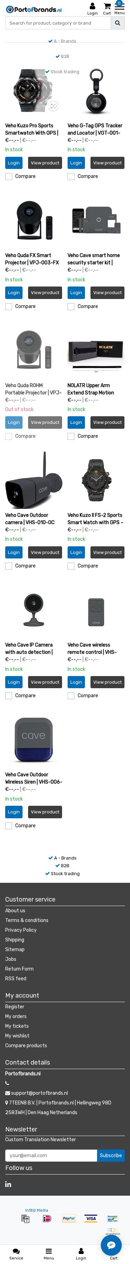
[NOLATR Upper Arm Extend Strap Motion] (96, 350)
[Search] (117, 23)
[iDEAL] (49, 1222)
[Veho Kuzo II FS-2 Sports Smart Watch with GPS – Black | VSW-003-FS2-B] (96, 480)
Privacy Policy (21, 930)
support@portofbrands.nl (39, 1093)
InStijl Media (36, 1210)
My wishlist (17, 1036)
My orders (16, 1016)
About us (15, 911)
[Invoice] (27, 1222)
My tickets (17, 1026)
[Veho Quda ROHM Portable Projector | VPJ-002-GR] (33, 350)
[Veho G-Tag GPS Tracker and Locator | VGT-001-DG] (96, 90)
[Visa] (93, 1222)
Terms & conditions (27, 920)
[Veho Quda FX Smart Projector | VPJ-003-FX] (33, 220)
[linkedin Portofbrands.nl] (8, 1184)
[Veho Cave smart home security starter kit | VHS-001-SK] (96, 220)
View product (45, 162)
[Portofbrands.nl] (33, 9)
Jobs (10, 959)
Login (14, 162)
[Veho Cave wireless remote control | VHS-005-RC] (96, 610)
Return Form (19, 969)
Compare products (26, 1046)
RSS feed (15, 979)
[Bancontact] (114, 1222)
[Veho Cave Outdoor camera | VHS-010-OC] (33, 480)
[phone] (7, 1083)
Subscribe (111, 1156)
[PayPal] (71, 1222)
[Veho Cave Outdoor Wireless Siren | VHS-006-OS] (33, 739)
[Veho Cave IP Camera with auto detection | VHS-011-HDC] (33, 610)
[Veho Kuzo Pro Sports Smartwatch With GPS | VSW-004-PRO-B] (33, 90)
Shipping (14, 940)
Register (14, 1007)
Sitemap (15, 950)
